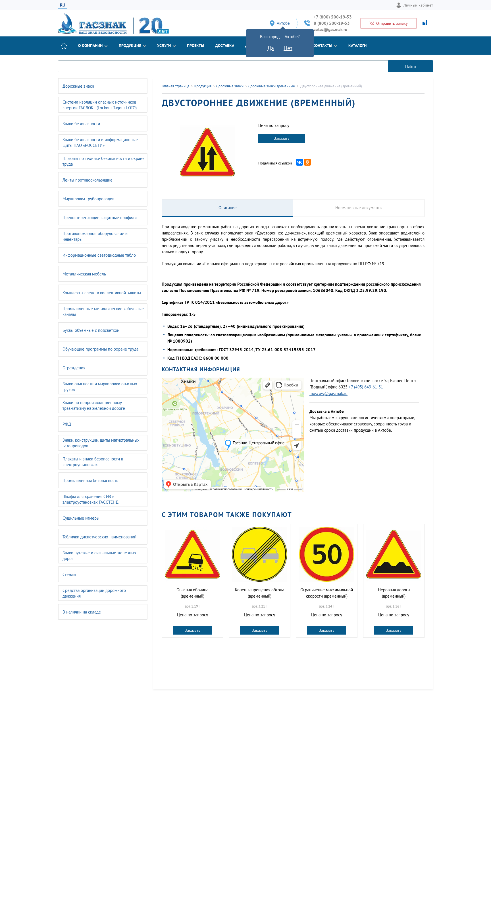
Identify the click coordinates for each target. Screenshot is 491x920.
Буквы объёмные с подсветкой (91, 330)
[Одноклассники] (307, 162)
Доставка (224, 45)
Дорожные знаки (78, 86)
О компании (90, 45)
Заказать (282, 138)
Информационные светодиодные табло (99, 255)
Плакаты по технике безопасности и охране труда (104, 161)
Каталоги (357, 45)
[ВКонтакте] (299, 162)
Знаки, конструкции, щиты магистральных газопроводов (101, 442)
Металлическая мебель (84, 274)
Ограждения (74, 368)
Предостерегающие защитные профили (100, 217)
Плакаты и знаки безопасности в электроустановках (93, 461)
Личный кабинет (418, 5)
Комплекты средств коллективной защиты (102, 292)
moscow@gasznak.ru (328, 393)
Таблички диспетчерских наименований (99, 537)
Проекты (195, 45)
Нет (288, 48)
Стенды (69, 574)
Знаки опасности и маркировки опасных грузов (100, 386)
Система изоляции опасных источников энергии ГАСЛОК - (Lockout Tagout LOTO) (100, 104)
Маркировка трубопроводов (88, 198)
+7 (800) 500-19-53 (333, 17)
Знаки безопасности (81, 123)
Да (270, 48)
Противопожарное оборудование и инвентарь (95, 236)
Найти (410, 66)
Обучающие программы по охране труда (100, 349)
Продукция (130, 45)
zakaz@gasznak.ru (330, 29)
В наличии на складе (82, 612)
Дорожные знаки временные (271, 86)
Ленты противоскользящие (88, 180)
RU (62, 5)
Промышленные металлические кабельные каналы (103, 311)
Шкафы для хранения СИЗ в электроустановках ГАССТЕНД (90, 499)
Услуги (164, 45)
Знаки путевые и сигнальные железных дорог (99, 555)
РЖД (67, 424)
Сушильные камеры (81, 518)
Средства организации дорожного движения (94, 593)
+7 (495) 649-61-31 (366, 387)
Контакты (322, 45)
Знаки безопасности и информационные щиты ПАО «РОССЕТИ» (100, 142)
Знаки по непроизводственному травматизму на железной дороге (94, 405)
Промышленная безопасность (90, 480)
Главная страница (175, 86)
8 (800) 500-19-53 (332, 23)
